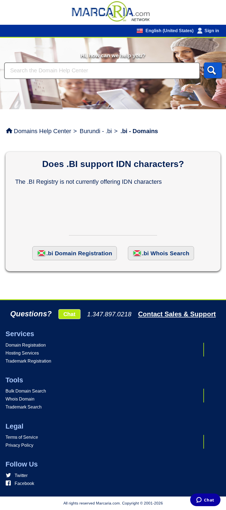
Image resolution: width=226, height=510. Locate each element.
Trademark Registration (28, 361)
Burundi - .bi (96, 131)
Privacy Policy (19, 445)
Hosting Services (22, 353)
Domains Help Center (42, 131)
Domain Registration (26, 345)
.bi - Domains (139, 131)
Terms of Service (22, 437)
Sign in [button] (212, 30)
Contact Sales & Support (177, 314)
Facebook (24, 483)
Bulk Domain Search (26, 391)
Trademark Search (24, 407)
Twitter (21, 475)
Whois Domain (20, 399)
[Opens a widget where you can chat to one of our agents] (205, 500)
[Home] (113, 11)
